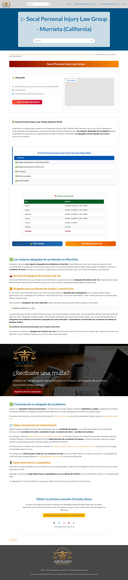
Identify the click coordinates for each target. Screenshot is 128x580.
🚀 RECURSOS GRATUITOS (90, 244)
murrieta (13, 540)
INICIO (69, 4)
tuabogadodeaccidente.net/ (49, 456)
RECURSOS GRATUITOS (108, 4)
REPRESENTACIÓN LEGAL (84, 4)
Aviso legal (93, 574)
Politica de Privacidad (55, 574)
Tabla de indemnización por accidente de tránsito (74, 446)
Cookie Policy (84, 574)
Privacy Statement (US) (71, 574)
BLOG (124, 4)
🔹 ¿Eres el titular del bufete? (27, 102)
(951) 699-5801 (20, 90)
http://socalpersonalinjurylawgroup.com (30, 94)
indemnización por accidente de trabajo (45, 436)
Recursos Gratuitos (61, 416)
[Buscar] (48, 4)
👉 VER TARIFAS (37, 244)
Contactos (43, 574)
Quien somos (35, 574)
